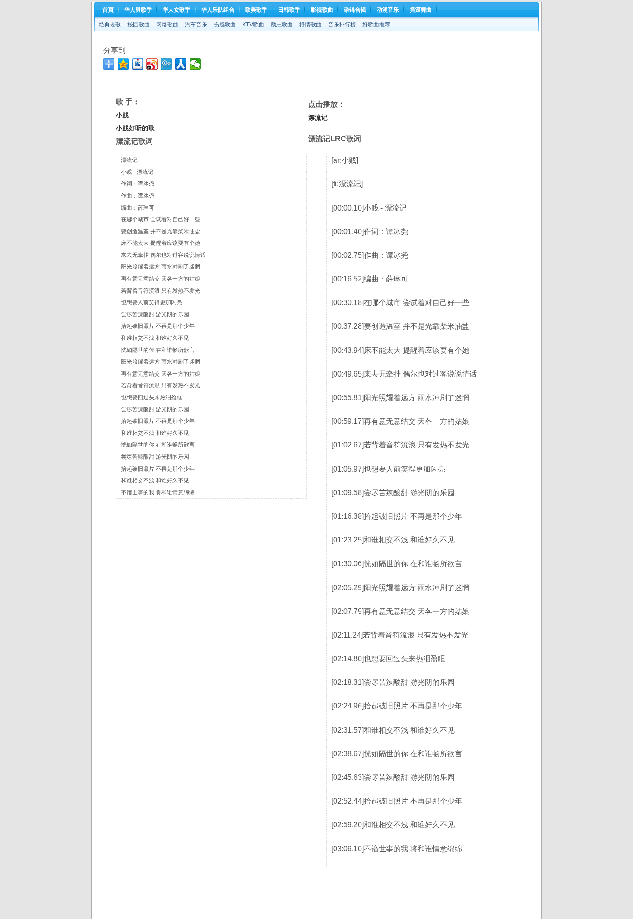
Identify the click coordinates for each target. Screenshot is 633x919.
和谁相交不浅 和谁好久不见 (155, 338)
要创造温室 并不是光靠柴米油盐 (160, 231)
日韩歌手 (289, 9)
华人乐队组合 (217, 9)
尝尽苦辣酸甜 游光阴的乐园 (155, 314)
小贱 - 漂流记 (137, 172)
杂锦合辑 (355, 9)
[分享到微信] (195, 64)
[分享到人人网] (181, 64)
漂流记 (129, 160)
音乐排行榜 (342, 24)
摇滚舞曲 (421, 9)
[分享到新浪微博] (152, 64)
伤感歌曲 (225, 24)
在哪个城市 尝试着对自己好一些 (160, 219)
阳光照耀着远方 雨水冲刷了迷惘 (160, 266)
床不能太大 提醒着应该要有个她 (160, 243)
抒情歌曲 (310, 24)
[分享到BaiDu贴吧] (138, 64)
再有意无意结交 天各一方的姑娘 (160, 278)
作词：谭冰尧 (137, 183)
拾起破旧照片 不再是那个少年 (158, 326)
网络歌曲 (167, 24)
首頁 (108, 9)
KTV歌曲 (253, 24)
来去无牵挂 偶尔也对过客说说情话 (163, 255)
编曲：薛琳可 (137, 207)
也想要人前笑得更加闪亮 (151, 302)
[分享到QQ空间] (123, 64)
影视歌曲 (322, 9)
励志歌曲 (282, 24)
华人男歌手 (138, 9)
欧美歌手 (256, 9)
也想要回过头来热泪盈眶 (151, 397)
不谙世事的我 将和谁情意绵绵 (158, 492)
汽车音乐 (196, 24)
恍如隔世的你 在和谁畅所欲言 (158, 350)
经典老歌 (110, 24)
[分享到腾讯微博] (166, 64)
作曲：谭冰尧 (137, 195)
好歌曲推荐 (376, 24)
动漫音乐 (388, 9)
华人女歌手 (176, 9)
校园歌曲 (138, 24)
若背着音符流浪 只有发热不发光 (160, 290)
